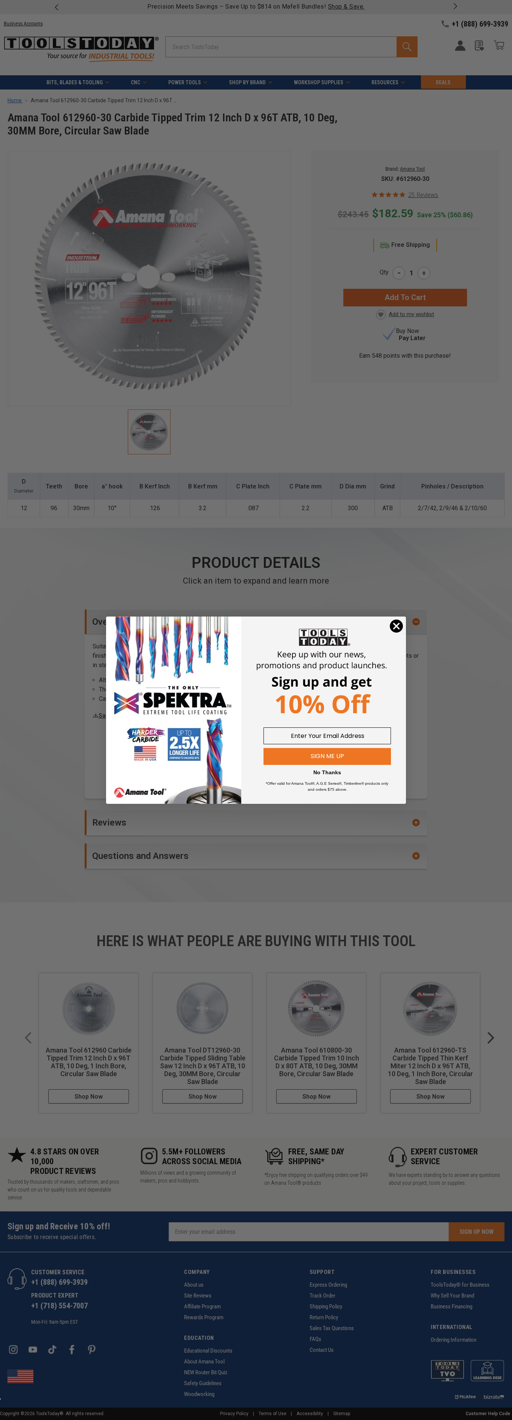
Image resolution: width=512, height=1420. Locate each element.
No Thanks (327, 772)
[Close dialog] (396, 626)
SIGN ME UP (327, 756)
